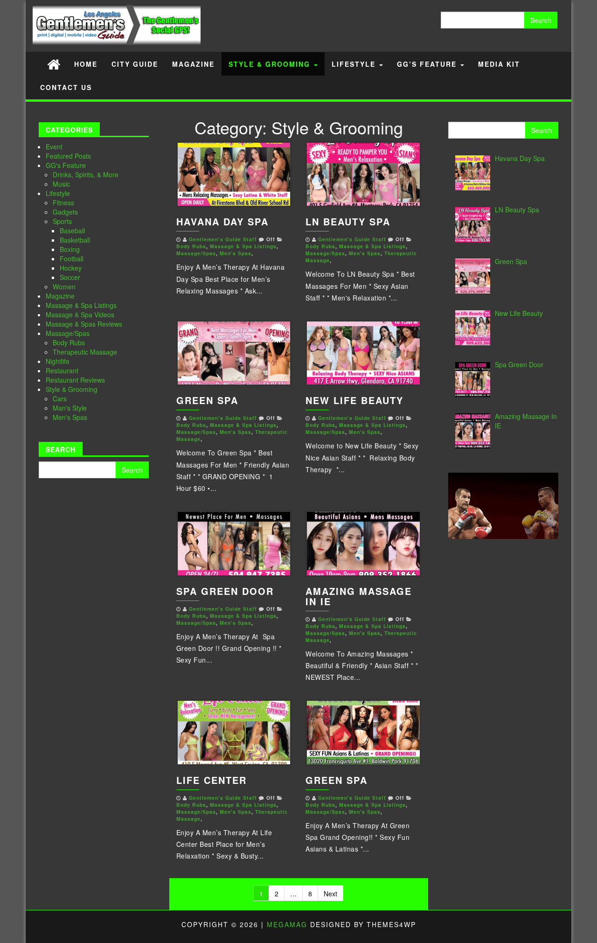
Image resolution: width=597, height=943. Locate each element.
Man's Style (70, 407)
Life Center (211, 780)
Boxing (70, 249)
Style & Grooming (271, 64)
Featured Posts (68, 156)
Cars (60, 398)
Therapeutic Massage (85, 351)
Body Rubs (69, 342)
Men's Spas (70, 417)
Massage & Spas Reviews (84, 323)
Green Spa (207, 400)
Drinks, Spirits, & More (85, 174)
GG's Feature (66, 165)
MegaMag (287, 924)
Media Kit (499, 64)
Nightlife (57, 361)
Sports (62, 221)
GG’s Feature (428, 64)
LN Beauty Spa (347, 221)
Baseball (72, 230)
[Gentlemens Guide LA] (53, 64)
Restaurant (62, 370)
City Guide (134, 64)
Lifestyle (355, 64)
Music (61, 184)
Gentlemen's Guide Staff (223, 239)
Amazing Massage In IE (358, 596)
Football (71, 258)
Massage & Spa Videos (80, 314)
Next (330, 893)
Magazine (193, 64)
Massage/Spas (68, 333)
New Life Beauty (354, 400)
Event (54, 146)
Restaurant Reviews (75, 379)
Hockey (71, 267)
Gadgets (65, 212)
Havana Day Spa (222, 221)
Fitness (63, 202)
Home (85, 64)
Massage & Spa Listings (81, 305)
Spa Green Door (225, 591)
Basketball (75, 239)
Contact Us (66, 87)
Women (64, 286)
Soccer (70, 277)
